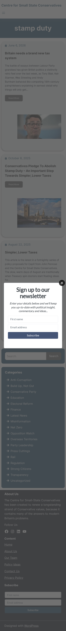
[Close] (62, 283)
